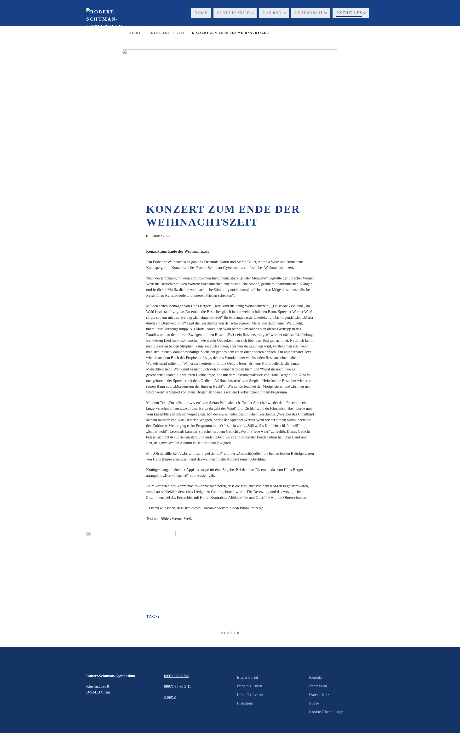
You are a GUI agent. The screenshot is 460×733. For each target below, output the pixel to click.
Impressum (318, 686)
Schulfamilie (233, 13)
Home (201, 13)
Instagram (245, 703)
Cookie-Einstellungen (327, 712)
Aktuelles (349, 13)
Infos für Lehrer (250, 695)
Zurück (230, 633)
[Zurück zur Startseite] (104, 28)
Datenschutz (319, 695)
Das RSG (272, 13)
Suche (314, 703)
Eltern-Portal (247, 677)
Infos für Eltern (249, 686)
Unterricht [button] (309, 13)
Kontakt (315, 677)
